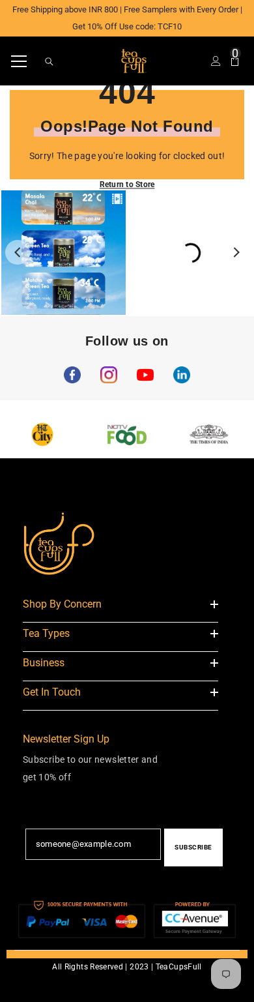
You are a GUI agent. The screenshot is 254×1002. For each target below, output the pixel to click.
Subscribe (193, 847)
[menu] (19, 61)
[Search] (49, 61)
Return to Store (127, 184)
